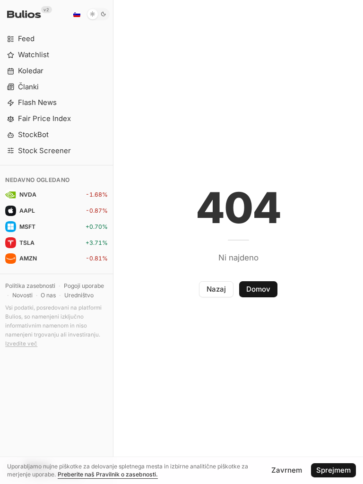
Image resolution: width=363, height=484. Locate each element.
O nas (48, 295)
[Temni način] (98, 14)
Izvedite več (21, 343)
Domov (258, 289)
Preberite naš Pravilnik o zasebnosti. (108, 474)
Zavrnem (286, 470)
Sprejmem (333, 470)
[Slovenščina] (76, 14)
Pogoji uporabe (84, 285)
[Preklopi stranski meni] (113, 242)
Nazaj (216, 289)
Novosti (22, 295)
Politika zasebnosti (30, 285)
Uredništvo (79, 295)
